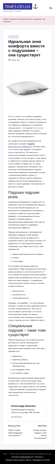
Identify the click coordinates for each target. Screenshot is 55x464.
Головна (5, 19)
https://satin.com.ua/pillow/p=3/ (20, 147)
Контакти (39, 457)
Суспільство (13, 36)
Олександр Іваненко (23, 406)
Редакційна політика (41, 460)
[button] (16, 417)
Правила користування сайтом (18, 460)
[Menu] (50, 8)
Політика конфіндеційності (23, 457)
